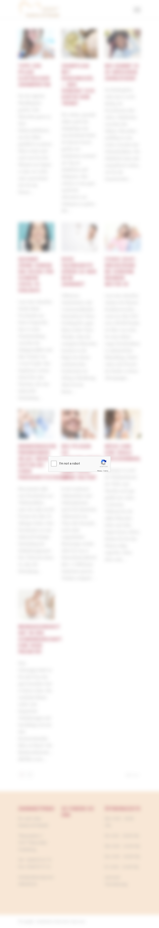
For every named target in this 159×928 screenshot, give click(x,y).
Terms (105, 471)
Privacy (99, 471)
